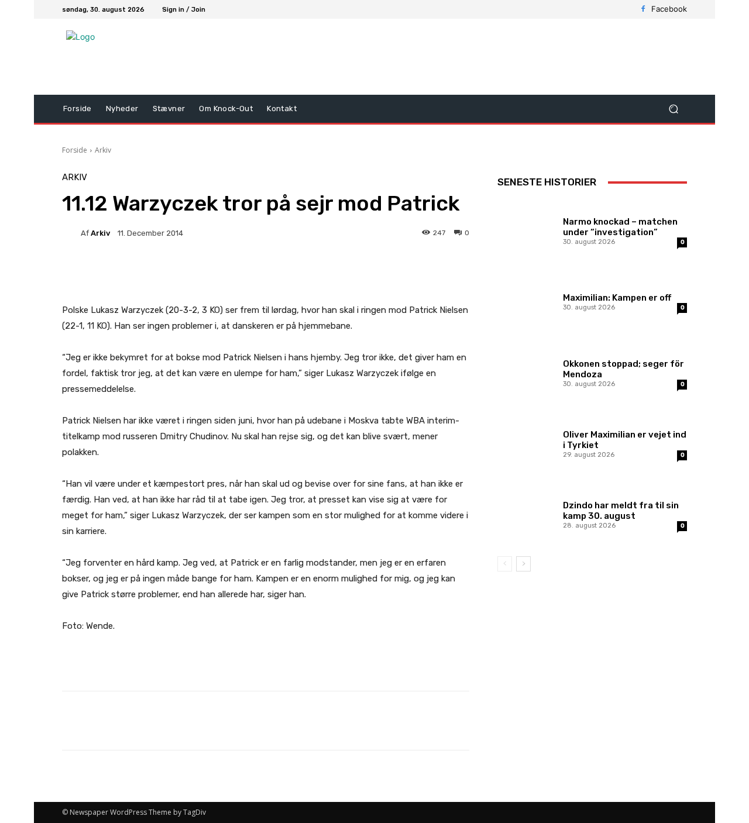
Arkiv (103, 150)
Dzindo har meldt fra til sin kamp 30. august (621, 510)
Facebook (669, 8)
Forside (74, 150)
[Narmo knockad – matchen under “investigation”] (525, 229)
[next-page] (523, 563)
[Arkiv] (71, 232)
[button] (673, 109)
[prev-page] (504, 563)
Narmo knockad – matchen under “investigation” (620, 226)
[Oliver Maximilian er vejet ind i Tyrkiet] (525, 442)
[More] (358, 273)
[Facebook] (643, 9)
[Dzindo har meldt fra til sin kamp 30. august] (525, 513)
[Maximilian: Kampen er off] (525, 300)
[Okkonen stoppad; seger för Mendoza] (525, 371)
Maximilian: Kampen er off (617, 297)
